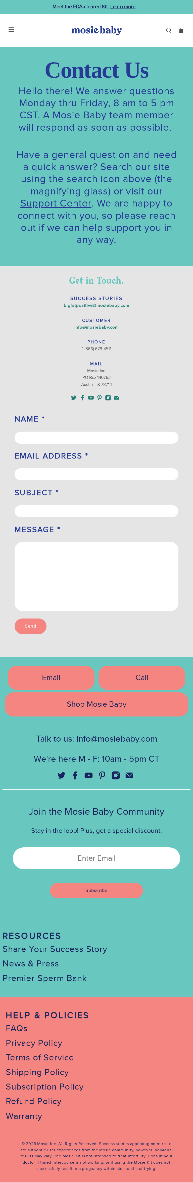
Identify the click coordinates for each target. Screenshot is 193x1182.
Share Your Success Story (55, 949)
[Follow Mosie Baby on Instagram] (108, 399)
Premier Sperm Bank (45, 978)
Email (51, 677)
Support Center (55, 203)
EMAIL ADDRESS (52, 456)
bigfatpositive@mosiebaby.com (96, 305)
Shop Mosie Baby (96, 704)
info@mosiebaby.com (96, 327)
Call (141, 677)
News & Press (31, 964)
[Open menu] (5, 30)
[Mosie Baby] (96, 30)
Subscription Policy (45, 1087)
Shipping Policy (37, 1072)
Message (38, 529)
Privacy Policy (34, 1043)
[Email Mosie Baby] (117, 399)
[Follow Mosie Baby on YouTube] (91, 399)
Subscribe (96, 890)
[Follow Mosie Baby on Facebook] (82, 399)
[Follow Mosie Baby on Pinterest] (99, 399)
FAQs (17, 1028)
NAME (30, 419)
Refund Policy (34, 1101)
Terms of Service (40, 1058)
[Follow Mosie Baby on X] (74, 399)
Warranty (24, 1116)
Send (30, 626)
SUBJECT (37, 492)
